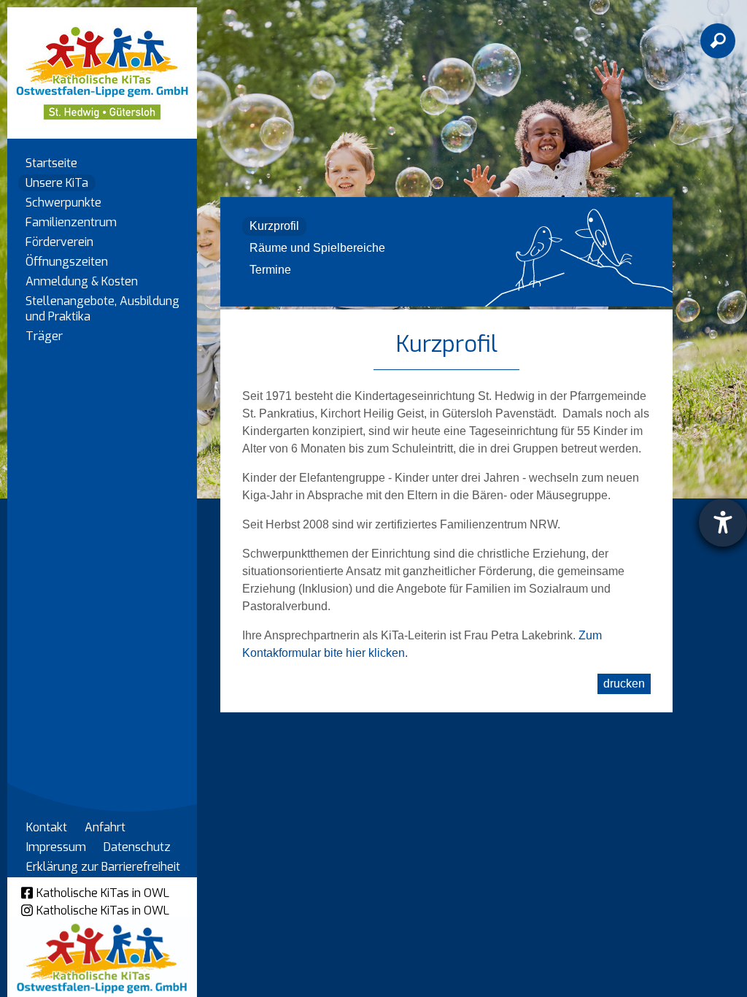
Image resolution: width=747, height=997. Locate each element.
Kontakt (46, 827)
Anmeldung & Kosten (82, 281)
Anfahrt (105, 827)
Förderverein (59, 242)
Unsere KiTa (57, 182)
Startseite (51, 163)
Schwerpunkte (63, 202)
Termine (270, 269)
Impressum (56, 847)
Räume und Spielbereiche (317, 248)
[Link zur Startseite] (102, 66)
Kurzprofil (274, 226)
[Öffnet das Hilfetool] (723, 522)
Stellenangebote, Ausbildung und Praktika (102, 308)
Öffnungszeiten (67, 261)
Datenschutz (137, 847)
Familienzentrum (71, 222)
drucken (624, 683)
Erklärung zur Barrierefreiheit (103, 866)
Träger (44, 336)
